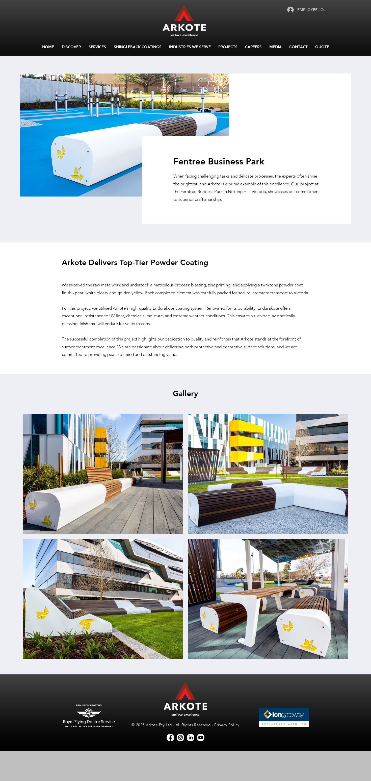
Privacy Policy (226, 724)
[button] (71, 47)
